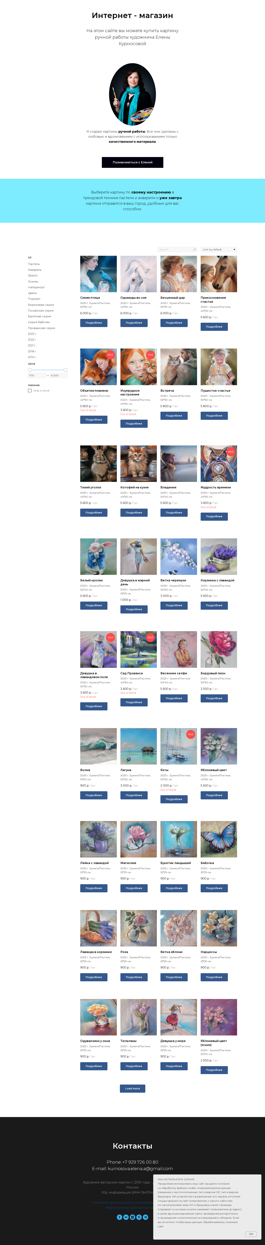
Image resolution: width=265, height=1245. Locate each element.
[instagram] (132, 1217)
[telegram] (145, 1217)
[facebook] (119, 1217)
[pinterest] (139, 1217)
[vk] (126, 1217)
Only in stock (41, 390)
